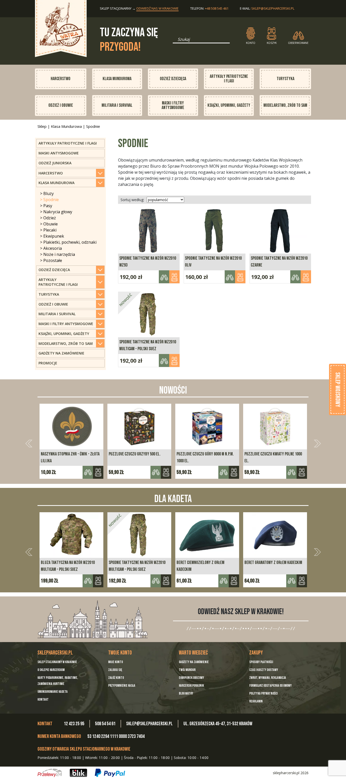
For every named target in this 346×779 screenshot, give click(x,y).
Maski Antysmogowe (59, 153)
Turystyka (285, 78)
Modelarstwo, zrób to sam (285, 105)
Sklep (42, 126)
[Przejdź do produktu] (174, 277)
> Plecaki (48, 230)
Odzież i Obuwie (60, 105)
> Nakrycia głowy (56, 212)
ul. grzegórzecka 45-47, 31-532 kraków (217, 724)
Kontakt (43, 699)
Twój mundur (187, 670)
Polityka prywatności (263, 693)
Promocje (48, 363)
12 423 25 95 (74, 724)
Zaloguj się (115, 670)
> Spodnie (49, 199)
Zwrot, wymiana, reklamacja (267, 678)
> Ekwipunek (52, 236)
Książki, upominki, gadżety (228, 105)
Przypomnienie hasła (121, 685)
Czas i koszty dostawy (263, 670)
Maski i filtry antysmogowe (173, 105)
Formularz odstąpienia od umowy (270, 685)
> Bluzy (47, 193)
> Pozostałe (51, 260)
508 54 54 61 (105, 724)
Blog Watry (186, 693)
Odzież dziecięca (173, 78)
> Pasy (46, 205)
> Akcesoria (51, 248)
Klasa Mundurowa (117, 78)
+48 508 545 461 (216, 8)
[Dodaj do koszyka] (98, 472)
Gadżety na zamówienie (61, 353)
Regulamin (256, 701)
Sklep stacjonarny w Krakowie (57, 662)
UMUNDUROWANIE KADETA (52, 691)
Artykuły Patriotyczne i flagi (68, 143)
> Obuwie (49, 224)
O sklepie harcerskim (51, 670)
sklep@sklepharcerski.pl (272, 8)
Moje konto (115, 662)
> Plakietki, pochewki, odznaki (68, 242)
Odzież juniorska (55, 163)
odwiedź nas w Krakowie (157, 8)
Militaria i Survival (117, 105)
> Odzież (48, 218)
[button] (28, 443)
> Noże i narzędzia (57, 254)
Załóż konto (116, 678)
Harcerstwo (60, 78)
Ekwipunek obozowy (191, 678)
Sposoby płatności (261, 662)
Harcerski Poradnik (191, 685)
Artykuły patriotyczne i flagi (229, 79)
